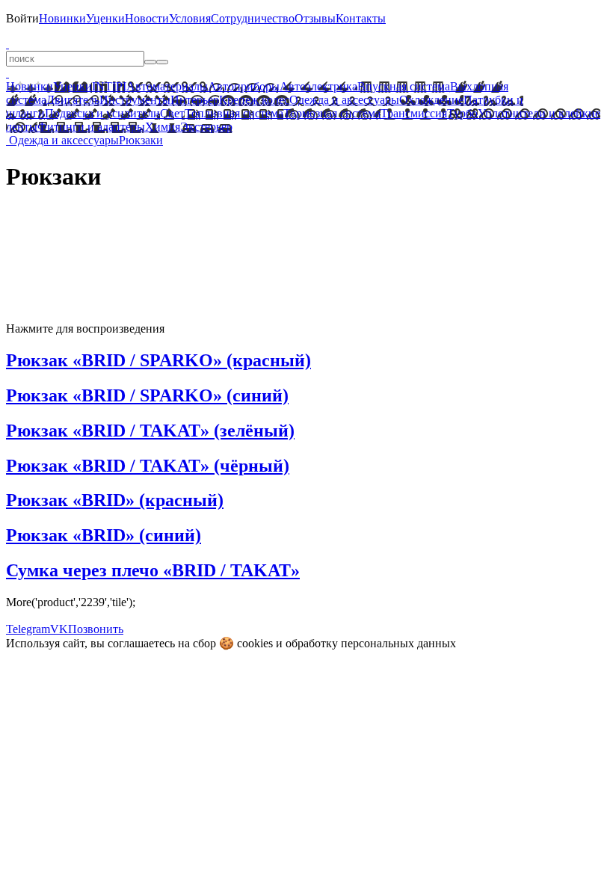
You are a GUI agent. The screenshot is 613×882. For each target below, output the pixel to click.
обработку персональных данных (371, 643)
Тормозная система (332, 113)
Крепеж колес (254, 99)
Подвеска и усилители (102, 113)
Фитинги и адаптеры (91, 126)
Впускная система (403, 86)
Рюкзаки (141, 140)
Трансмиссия (414, 113)
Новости (147, 18)
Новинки (62, 18)
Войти (22, 18)
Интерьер (194, 99)
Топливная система (234, 113)
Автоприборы (244, 86)
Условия (190, 18)
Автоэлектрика (318, 86)
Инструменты (134, 99)
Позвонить (95, 629)
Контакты (361, 18)
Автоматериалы (167, 86)
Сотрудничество (253, 18)
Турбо (462, 113)
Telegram (28, 629)
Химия (162, 126)
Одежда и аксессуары (344, 99)
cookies (255, 643)
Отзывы (315, 18)
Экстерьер (206, 126)
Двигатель (72, 99)
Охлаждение (431, 99)
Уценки (105, 18)
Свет (172, 113)
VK (59, 629)
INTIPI (109, 86)
